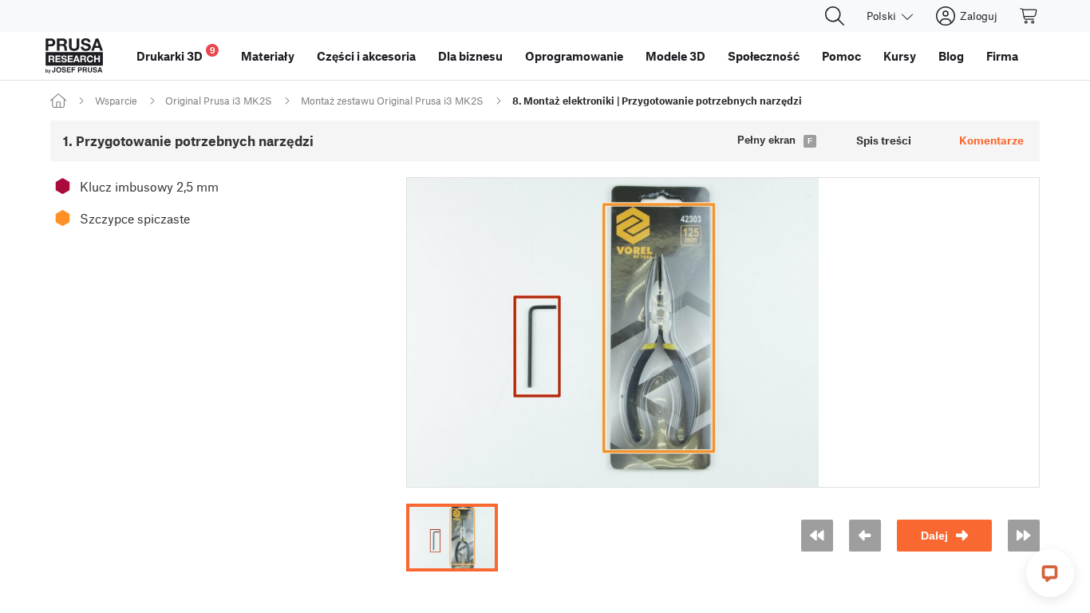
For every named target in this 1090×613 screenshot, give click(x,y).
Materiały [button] (267, 56)
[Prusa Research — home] (74, 55)
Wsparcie (116, 100)
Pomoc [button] (841, 56)
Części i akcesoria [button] (366, 56)
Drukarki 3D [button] (175, 54)
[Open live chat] (1050, 573)
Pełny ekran (766, 140)
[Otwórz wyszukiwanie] (835, 16)
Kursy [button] (899, 56)
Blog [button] (951, 56)
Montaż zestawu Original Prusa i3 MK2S (392, 100)
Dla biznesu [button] (470, 56)
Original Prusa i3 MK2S (218, 100)
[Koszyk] (1029, 16)
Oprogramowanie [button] (574, 56)
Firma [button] (1002, 56)
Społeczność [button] (764, 56)
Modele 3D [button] (675, 56)
